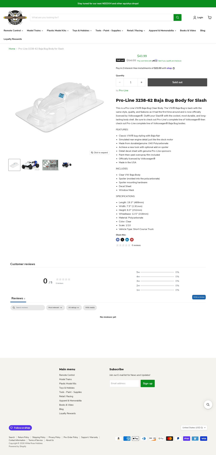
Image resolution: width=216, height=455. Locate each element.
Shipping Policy (38, 437)
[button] (158, 272)
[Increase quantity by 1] (141, 82)
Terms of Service (36, 440)
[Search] (177, 17)
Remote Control (12, 30)
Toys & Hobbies (81, 30)
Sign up (147, 383)
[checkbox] (90, 307)
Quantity (120, 75)
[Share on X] (122, 239)
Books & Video (188, 30)
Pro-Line (123, 90)
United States (192, 427)
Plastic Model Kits (57, 30)
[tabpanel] (108, 327)
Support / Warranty (89, 437)
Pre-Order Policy (71, 437)
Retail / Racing (135, 30)
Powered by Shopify (17, 446)
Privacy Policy (54, 437)
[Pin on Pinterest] (132, 239)
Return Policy (23, 437)
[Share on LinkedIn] (127, 239)
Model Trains (34, 30)
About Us (50, 440)
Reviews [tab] (18, 298)
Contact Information (17, 440)
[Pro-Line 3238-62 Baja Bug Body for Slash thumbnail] (14, 165)
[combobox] (101, 17)
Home (12, 48)
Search (12, 437)
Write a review (199, 297)
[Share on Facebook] (117, 239)
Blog (202, 30)
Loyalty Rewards (13, 39)
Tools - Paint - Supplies (108, 30)
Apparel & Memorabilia (161, 30)
